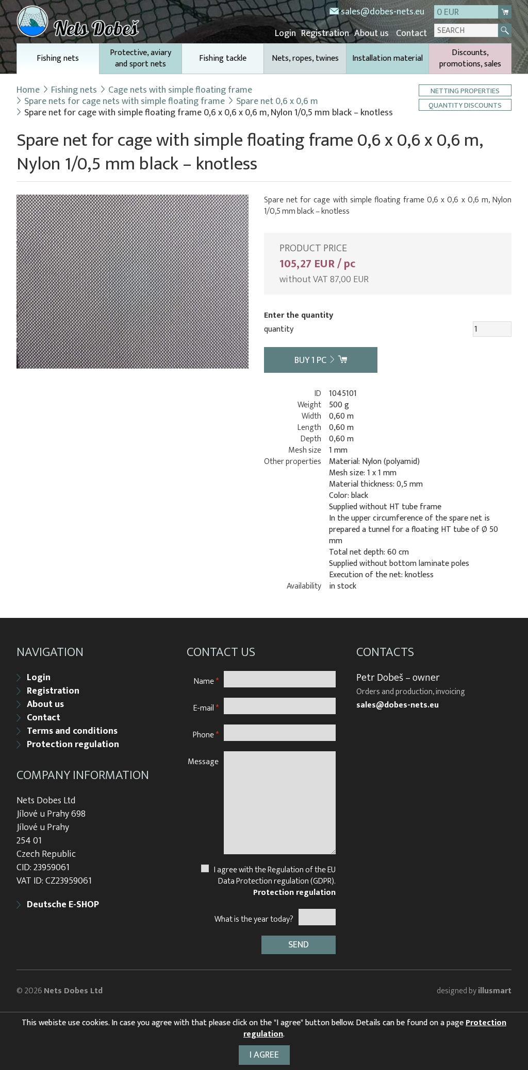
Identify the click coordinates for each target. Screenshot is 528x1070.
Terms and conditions (72, 731)
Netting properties (465, 90)
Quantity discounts (465, 105)
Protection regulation (73, 744)
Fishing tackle (222, 58)
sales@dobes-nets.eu (382, 11)
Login (285, 33)
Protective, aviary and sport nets (140, 58)
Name (206, 681)
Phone (206, 734)
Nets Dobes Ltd (73, 991)
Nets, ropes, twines (305, 58)
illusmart (495, 991)
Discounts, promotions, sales (470, 58)
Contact (411, 33)
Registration (325, 33)
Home (28, 90)
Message (203, 761)
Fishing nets (58, 58)
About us (371, 33)
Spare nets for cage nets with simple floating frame (124, 101)
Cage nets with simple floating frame (180, 90)
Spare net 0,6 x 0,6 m (277, 101)
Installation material (387, 58)
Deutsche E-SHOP (63, 904)
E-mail (206, 707)
